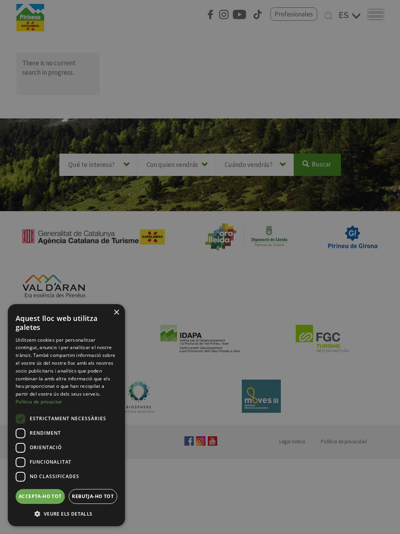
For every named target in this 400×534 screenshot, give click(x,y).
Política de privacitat (39, 401)
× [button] (116, 312)
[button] (66, 513)
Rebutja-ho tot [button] (93, 496)
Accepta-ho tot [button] (40, 496)
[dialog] (66, 415)
